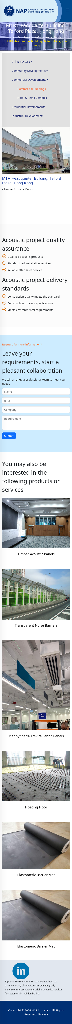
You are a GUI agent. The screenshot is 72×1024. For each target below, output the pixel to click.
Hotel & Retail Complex (32, 98)
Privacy (43, 1014)
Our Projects (26, 37)
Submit (8, 436)
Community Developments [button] (29, 70)
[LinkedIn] (20, 968)
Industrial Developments (28, 116)
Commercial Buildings (51, 37)
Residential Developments (28, 107)
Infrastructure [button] (21, 61)
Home (10, 37)
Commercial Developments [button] (29, 79)
